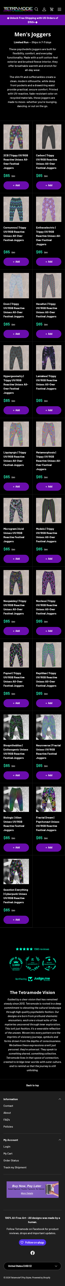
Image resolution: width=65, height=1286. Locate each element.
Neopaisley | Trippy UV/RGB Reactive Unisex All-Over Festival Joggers (14, 607)
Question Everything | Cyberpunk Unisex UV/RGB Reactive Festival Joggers (15, 896)
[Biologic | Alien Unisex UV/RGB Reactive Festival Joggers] (16, 799)
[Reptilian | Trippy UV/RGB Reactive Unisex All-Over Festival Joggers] (49, 655)
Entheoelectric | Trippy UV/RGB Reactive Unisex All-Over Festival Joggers (48, 236)
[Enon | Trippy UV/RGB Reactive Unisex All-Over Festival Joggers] (16, 285)
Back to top (32, 1085)
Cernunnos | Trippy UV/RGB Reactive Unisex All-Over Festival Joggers (14, 234)
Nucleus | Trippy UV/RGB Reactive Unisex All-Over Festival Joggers (46, 607)
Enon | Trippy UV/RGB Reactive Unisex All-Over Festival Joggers (14, 310)
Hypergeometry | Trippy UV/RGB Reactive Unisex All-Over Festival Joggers (15, 384)
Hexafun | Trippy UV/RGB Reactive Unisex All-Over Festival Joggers (46, 310)
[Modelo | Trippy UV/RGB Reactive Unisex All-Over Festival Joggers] (49, 510)
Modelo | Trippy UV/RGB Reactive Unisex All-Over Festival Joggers (46, 535)
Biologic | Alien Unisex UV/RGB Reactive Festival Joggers (13, 824)
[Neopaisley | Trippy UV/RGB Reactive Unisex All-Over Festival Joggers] (16, 583)
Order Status (11, 1160)
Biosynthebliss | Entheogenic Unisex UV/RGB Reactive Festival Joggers (15, 751)
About (7, 1112)
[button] (52, 9)
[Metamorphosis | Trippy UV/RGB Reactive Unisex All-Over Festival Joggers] (49, 434)
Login (6, 1146)
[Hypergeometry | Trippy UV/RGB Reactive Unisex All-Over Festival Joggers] (16, 358)
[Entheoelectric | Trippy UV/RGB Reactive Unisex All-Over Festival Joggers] (49, 209)
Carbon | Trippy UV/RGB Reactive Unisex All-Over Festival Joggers (46, 161)
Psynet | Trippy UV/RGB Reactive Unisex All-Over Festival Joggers (14, 679)
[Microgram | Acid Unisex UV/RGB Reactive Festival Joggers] (16, 510)
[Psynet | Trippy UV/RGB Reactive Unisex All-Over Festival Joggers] (16, 655)
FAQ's (6, 1119)
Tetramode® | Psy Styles (21, 1277)
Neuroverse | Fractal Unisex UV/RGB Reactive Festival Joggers (48, 751)
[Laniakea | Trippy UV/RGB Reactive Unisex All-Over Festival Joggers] (49, 358)
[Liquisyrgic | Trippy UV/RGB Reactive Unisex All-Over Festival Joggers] (16, 434)
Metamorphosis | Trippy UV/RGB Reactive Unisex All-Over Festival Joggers (48, 461)
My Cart (7, 1153)
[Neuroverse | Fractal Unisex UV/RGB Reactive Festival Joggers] (49, 727)
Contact (8, 1105)
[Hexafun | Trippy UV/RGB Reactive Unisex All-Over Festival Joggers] (49, 285)
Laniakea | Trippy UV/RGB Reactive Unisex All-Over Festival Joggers (46, 382)
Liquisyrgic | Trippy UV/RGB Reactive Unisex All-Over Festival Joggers (14, 458)
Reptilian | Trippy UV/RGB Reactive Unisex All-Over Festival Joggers (46, 679)
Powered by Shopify (41, 1277)
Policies (8, 1126)
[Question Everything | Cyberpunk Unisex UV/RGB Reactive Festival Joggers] (16, 871)
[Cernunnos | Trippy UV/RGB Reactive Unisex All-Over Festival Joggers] (16, 209)
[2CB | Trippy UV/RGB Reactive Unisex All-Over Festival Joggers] (16, 137)
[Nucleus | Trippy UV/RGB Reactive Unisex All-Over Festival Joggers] (49, 583)
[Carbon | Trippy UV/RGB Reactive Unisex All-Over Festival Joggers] (49, 137)
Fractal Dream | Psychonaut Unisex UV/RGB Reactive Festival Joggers (47, 824)
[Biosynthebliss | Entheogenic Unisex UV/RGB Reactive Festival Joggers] (16, 727)
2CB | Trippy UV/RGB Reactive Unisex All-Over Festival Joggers (15, 161)
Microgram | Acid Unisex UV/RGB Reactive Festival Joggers (13, 535)
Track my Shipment (15, 1167)
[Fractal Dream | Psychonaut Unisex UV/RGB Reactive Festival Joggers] (49, 799)
